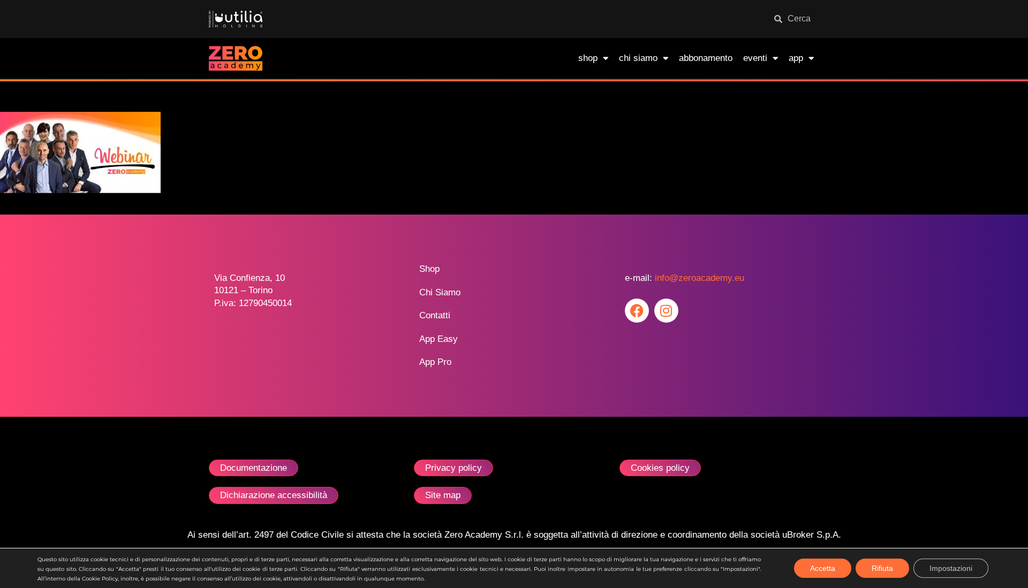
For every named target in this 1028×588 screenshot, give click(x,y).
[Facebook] (637, 311)
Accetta (822, 568)
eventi (755, 58)
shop (588, 58)
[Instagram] (666, 311)
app (796, 58)
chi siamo (638, 58)
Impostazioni (950, 568)
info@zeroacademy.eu (699, 278)
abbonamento (705, 58)
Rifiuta (882, 568)
